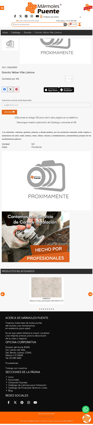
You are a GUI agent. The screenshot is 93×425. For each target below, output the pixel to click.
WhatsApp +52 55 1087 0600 (66, 21)
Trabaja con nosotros (16, 368)
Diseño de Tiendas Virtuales (43, 421)
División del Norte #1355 (17, 347)
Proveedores (11, 363)
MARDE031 (46, 298)
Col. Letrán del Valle (15, 350)
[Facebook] (15, 16)
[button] (3, 294)
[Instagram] (31, 16)
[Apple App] (51, 90)
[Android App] (66, 90)
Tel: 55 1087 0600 (13, 358)
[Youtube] (37, 16)
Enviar (8, 112)
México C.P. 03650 (14, 355)
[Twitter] (20, 16)
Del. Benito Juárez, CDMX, (18, 353)
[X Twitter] (10, 89)
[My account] (79, 24)
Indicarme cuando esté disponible (16, 100)
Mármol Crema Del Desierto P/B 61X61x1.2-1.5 (46, 301)
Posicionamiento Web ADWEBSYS (63, 421)
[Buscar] (65, 24)
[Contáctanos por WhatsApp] (85, 409)
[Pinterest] (26, 16)
